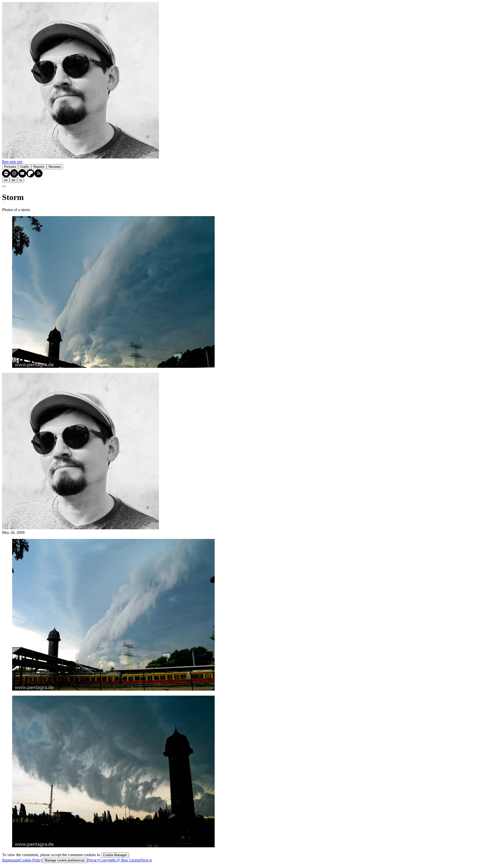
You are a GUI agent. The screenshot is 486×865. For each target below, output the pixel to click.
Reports (39, 167)
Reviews (55, 167)
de (13, 180)
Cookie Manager (115, 855)
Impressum (10, 860)
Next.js (146, 860)
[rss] (38, 173)
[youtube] (22, 173)
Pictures (10, 167)
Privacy (93, 860)
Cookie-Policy (31, 860)
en (6, 180)
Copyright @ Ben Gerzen (119, 860)
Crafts (24, 167)
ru (20, 180)
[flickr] (6, 173)
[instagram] (14, 173)
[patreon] (30, 173)
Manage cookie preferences (65, 860)
